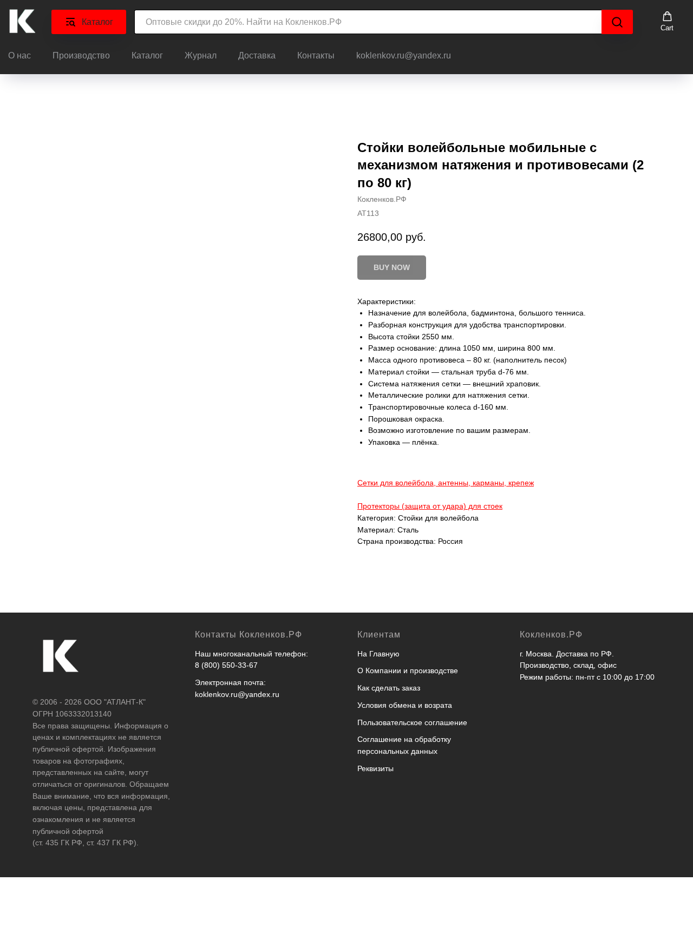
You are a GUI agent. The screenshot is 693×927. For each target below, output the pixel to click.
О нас (19, 55)
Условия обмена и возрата (404, 705)
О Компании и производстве (407, 670)
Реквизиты (375, 768)
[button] (667, 21)
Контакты (316, 55)
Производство (81, 55)
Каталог (147, 55)
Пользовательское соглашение (412, 722)
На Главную (378, 653)
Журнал (201, 55)
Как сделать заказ (388, 687)
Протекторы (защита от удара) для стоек (429, 506)
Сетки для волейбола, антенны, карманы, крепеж (445, 482)
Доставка (257, 55)
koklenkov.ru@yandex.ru (403, 55)
